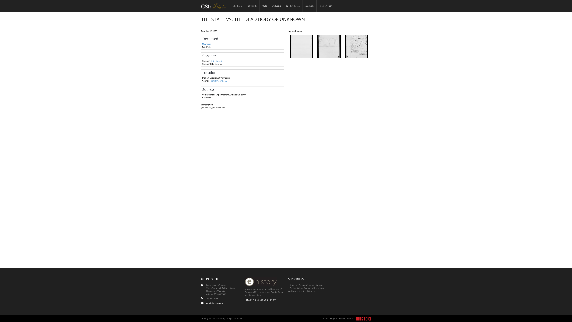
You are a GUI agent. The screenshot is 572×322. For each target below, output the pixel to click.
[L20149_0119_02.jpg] (329, 46)
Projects (333, 318)
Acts (265, 6)
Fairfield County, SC (218, 80)
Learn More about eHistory (261, 300)
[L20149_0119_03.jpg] (356, 46)
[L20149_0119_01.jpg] (301, 46)
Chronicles (293, 6)
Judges (277, 6)
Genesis (237, 6)
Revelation (325, 6)
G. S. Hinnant (216, 61)
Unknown (206, 44)
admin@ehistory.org (215, 303)
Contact (350, 318)
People (342, 318)
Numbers (252, 6)
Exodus (309, 6)
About (325, 318)
